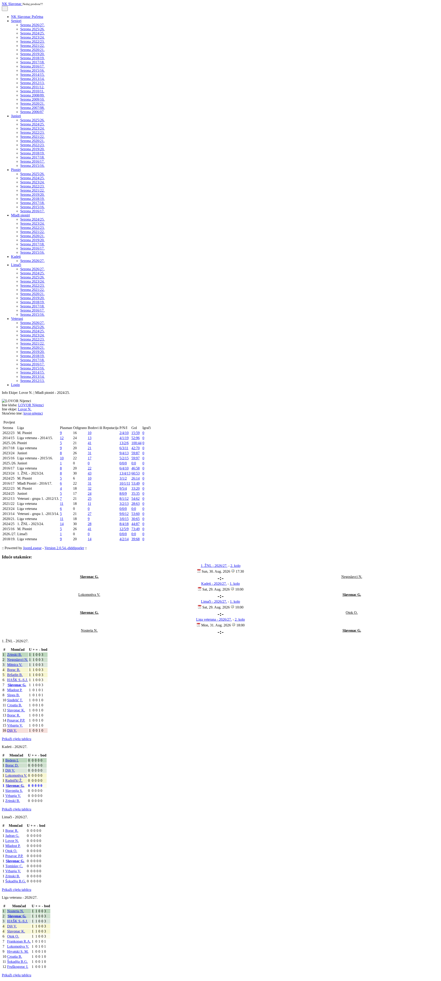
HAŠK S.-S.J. (17, 680)
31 (89, 453)
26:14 (135, 478)
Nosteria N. (15, 911)
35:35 (135, 493)
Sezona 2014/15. (32, 75)
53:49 (135, 483)
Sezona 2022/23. (32, 41)
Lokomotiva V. (16, 775)
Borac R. (13, 715)
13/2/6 (124, 443)
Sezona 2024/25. (32, 33)
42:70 (135, 448)
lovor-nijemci (33, 413)
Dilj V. (12, 730)
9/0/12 (124, 514)
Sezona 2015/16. (32, 70)
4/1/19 (124, 438)
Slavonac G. (17, 685)
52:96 (135, 438)
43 (89, 473)
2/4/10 (124, 433)
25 (89, 498)
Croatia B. (14, 705)
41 (89, 443)
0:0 (133, 463)
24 (89, 493)
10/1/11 (124, 483)
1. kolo (235, 584)
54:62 (135, 498)
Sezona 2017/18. (32, 62)
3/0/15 (124, 519)
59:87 (135, 453)
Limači (16, 265)
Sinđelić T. (15, 700)
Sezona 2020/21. (32, 50)
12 (62, 438)
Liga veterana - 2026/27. (214, 619)
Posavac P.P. (16, 720)
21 (89, 448)
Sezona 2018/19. (32, 58)
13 (89, 438)
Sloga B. (13, 695)
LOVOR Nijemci (31, 405)
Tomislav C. (14, 866)
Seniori (16, 21)
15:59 (135, 433)
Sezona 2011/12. (32, 87)
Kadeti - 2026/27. (214, 584)
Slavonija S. (14, 791)
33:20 (135, 488)
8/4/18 (124, 524)
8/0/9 (123, 493)
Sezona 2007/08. (32, 108)
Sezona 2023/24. (32, 37)
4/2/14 (124, 539)
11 (61, 504)
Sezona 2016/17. (32, 66)
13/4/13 (124, 473)
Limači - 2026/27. (214, 601)
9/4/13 (124, 453)
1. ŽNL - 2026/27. (214, 566)
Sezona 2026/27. (32, 25)
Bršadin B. (15, 675)
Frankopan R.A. (19, 941)
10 (89, 433)
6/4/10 (124, 468)
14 (62, 524)
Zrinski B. (14, 655)
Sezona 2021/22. (32, 46)
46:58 (135, 468)
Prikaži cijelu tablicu (16, 739)
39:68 (135, 539)
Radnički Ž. (14, 780)
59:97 (135, 458)
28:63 (135, 504)
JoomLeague (32, 548)
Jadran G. (12, 836)
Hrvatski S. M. (17, 951)
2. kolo (235, 566)
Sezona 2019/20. (32, 54)
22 (89, 468)
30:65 (135, 519)
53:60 (135, 514)
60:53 (135, 473)
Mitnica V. (14, 665)
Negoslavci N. (17, 660)
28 (89, 524)
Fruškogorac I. (17, 967)
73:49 (135, 529)
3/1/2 (123, 478)
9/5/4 (123, 488)
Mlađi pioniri (20, 215)
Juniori (16, 116)
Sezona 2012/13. (32, 83)
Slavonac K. (16, 710)
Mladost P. (14, 690)
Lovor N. (24, 409)
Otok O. (11, 851)
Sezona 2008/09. (32, 95)
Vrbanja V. (15, 725)
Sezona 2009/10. (32, 99)
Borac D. (12, 765)
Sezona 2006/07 (32, 112)
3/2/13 (124, 504)
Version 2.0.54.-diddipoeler (64, 548)
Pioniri (16, 170)
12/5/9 (124, 529)
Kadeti (16, 257)
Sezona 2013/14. (32, 79)
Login (15, 385)
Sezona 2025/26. (32, 29)
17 (89, 458)
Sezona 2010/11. (32, 91)
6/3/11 (123, 448)
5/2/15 (124, 458)
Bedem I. (12, 760)
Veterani (17, 319)
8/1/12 (124, 498)
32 (89, 488)
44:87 (135, 524)
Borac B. (13, 670)
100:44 (136, 443)
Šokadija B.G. (15, 881)
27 (89, 514)
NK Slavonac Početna (27, 17)
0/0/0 (123, 463)
